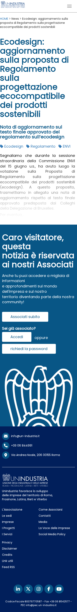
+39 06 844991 (20, 445)
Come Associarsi (50, 510)
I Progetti (8, 528)
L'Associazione (12, 510)
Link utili (7, 561)
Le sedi (7, 516)
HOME (4, 19)
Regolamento (42, 146)
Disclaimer (9, 549)
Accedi (16, 336)
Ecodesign (13, 146)
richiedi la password (28, 348)
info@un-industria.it (24, 436)
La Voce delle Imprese (54, 528)
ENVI (66, 146)
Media (43, 522)
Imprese (8, 522)
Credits (7, 555)
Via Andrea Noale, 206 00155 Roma (34, 455)
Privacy (7, 542)
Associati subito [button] (25, 316)
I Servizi (7, 534)
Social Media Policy (52, 534)
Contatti (45, 516)
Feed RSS (8, 567)
